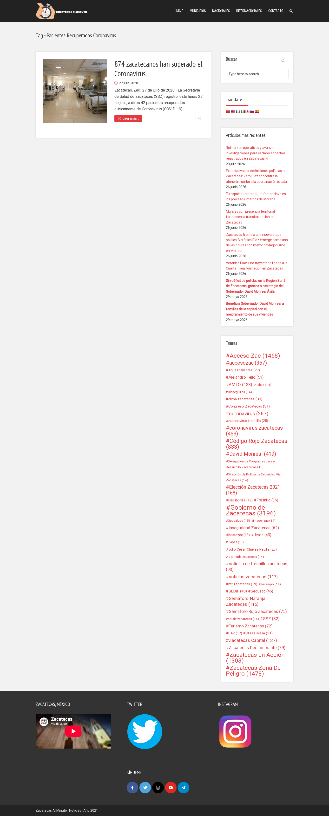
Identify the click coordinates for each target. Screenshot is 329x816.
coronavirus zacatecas (254, 431)
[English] (233, 111)
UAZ (235, 633)
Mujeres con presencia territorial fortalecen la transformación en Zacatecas (250, 217)
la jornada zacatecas (246, 557)
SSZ (271, 618)
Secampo (270, 584)
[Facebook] (132, 787)
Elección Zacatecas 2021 (253, 490)
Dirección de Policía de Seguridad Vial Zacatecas (253, 477)
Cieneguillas (240, 392)
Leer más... (131, 118)
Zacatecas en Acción (255, 658)
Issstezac (239, 535)
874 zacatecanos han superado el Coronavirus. (158, 69)
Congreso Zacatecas (249, 406)
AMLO (240, 384)
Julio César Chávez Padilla (252, 549)
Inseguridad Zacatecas (254, 527)
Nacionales (221, 11)
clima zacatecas (245, 399)
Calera (263, 385)
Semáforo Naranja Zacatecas (245, 601)
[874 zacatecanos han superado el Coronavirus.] (75, 91)
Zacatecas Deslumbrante (257, 647)
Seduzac (262, 591)
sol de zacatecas (243, 619)
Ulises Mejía (259, 633)
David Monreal (252, 454)
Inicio (180, 11)
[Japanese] (247, 111)
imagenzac (264, 520)
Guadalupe (239, 520)
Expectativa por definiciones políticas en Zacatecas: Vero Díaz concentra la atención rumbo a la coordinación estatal (257, 176)
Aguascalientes (244, 370)
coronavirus (248, 413)
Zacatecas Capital (253, 640)
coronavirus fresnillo (248, 421)
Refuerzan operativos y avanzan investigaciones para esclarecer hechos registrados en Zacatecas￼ (256, 153)
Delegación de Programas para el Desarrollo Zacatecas (250, 464)
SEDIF (238, 591)
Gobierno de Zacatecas (251, 510)
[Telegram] (183, 787)
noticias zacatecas (253, 576)
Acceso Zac (255, 356)
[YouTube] (171, 787)
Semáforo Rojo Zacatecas (258, 611)
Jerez (262, 535)
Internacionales (249, 11)
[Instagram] (158, 787)
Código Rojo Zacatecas (256, 444)
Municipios (198, 11)
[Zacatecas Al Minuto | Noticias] (61, 10)
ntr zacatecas (242, 584)
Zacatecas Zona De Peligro (253, 671)
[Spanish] (257, 111)
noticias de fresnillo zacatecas (256, 566)
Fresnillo (267, 500)
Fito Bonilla (240, 500)
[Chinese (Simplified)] (228, 111)
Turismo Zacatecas (251, 626)
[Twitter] (145, 787)
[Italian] (242, 111)
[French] (238, 111)
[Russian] (252, 111)
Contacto (275, 11)
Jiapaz (236, 542)
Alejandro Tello (246, 377)
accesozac (248, 363)
